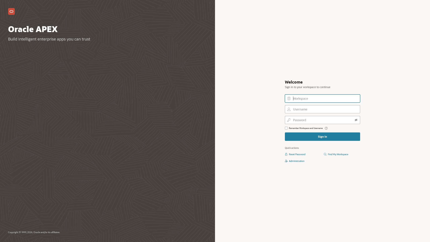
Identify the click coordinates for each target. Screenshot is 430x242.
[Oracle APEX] (11, 11)
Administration (296, 161)
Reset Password (297, 154)
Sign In (322, 136)
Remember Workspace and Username (306, 128)
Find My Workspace (338, 154)
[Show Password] (356, 120)
